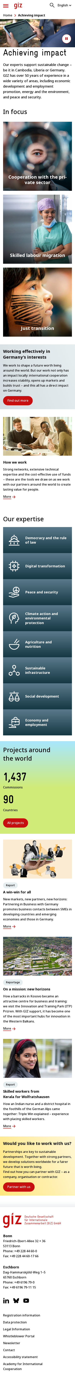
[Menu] (5, 6)
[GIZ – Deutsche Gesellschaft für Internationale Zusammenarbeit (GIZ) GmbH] (18, 6)
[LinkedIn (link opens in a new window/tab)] (6, 1302)
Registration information (21, 1315)
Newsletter (11, 1343)
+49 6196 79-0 (24, 1282)
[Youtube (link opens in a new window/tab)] (26, 1302)
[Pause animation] (66, 38)
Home (7, 15)
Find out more (20, 401)
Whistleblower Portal (18, 1336)
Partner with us (21, 1188)
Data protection (15, 1322)
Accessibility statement (20, 1357)
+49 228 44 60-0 (25, 1251)
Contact (9, 1350)
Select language (65, 5)
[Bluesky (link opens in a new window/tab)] (16, 1302)
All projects (15, 823)
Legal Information (16, 1329)
